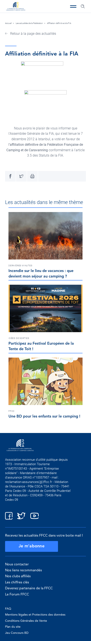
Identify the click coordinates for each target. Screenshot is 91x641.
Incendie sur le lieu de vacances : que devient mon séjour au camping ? (40, 273)
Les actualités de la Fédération (29, 23)
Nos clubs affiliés (18, 576)
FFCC (11, 411)
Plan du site (13, 626)
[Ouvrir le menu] (73, 6)
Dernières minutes (20, 265)
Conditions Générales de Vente (26, 620)
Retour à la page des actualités (32, 34)
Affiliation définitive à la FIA (59, 23)
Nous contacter (17, 564)
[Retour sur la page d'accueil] (15, 6)
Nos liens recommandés (23, 570)
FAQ (8, 608)
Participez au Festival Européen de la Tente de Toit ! (41, 346)
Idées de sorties (18, 338)
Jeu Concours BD (16, 632)
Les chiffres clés (17, 582)
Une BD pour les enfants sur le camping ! (44, 416)
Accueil (8, 23)
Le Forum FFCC (17, 594)
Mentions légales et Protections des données (35, 614)
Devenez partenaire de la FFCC (29, 588)
